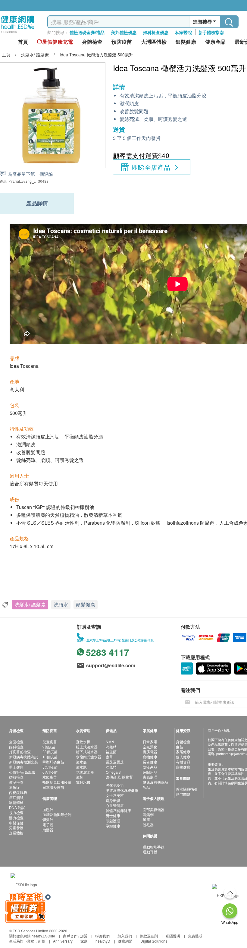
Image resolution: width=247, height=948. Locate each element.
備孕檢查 (16, 782)
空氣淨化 (150, 746)
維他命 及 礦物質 (119, 776)
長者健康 (150, 761)
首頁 (23, 41)
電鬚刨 (148, 814)
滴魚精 (111, 766)
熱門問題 (183, 794)
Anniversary (63, 940)
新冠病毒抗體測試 (23, 756)
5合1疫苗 (50, 766)
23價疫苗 (50, 751)
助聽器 (47, 829)
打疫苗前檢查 (20, 751)
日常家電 (150, 741)
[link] (24, 883)
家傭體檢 (16, 802)
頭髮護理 (113, 820)
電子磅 (47, 824)
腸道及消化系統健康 (122, 790)
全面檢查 (16, 741)
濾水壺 (81, 761)
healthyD (102, 940)
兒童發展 (16, 827)
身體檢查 (183, 741)
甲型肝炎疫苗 (53, 761)
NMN (110, 741)
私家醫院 (183, 32)
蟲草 (109, 756)
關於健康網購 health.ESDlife (32, 935)
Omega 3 (113, 772)
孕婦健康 (113, 825)
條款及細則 (149, 935)
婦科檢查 (16, 746)
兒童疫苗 (49, 741)
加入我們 (124, 935)
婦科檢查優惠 (155, 32)
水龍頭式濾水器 (88, 756)
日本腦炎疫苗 (53, 787)
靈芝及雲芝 (115, 761)
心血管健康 (115, 805)
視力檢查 (16, 812)
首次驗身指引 (187, 789)
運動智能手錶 (153, 846)
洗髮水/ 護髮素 (30, 604)
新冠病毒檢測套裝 (23, 761)
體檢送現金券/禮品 (87, 32)
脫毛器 (148, 824)
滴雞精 (111, 746)
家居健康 (183, 751)
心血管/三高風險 (22, 772)
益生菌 (111, 751)
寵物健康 (150, 756)
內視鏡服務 (18, 792)
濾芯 (79, 776)
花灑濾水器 (85, 772)
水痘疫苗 (49, 776)
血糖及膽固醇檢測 (56, 814)
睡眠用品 (150, 772)
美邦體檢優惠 (123, 32)
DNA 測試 (17, 807)
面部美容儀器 (153, 809)
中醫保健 (16, 822)
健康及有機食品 (155, 782)
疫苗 (179, 746)
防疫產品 (150, 766)
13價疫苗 (50, 756)
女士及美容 (115, 795)
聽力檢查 (16, 817)
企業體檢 (16, 832)
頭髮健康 (85, 604)
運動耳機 (150, 851)
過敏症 (14, 787)
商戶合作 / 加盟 (75, 935)
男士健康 (16, 766)
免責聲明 (195, 935)
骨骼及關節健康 (118, 810)
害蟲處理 (150, 776)
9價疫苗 (48, 746)
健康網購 (125, 940)
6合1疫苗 (50, 772)
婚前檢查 (16, 776)
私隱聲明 (173, 935)
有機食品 (183, 761)
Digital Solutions (153, 940)
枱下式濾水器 (87, 751)
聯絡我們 (102, 935)
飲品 (146, 787)
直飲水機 (83, 741)
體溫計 (47, 819)
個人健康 (183, 756)
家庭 (84, 940)
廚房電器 (150, 751)
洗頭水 (61, 604)
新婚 (41, 940)
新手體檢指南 (211, 32)
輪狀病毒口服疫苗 (56, 782)
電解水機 (83, 782)
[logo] (17, 33)
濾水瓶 (81, 766)
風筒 (146, 819)
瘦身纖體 (113, 800)
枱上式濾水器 (87, 746)
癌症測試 (16, 797)
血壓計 (47, 809)
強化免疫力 (115, 785)
